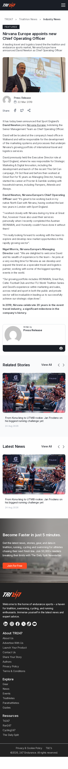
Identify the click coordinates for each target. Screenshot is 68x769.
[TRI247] (9, 5)
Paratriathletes (11, 703)
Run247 (7, 725)
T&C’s (49, 748)
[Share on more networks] (29, 110)
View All (46, 364)
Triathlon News (28, 19)
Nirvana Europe (36, 125)
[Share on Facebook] (15, 110)
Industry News (52, 19)
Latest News (14, 446)
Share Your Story (12, 657)
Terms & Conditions (14, 671)
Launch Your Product (15, 647)
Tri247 (6, 720)
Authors (7, 661)
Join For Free (14, 565)
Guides (7, 707)
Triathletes (9, 698)
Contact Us (9, 652)
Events (6, 693)
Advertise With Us (13, 643)
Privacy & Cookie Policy (29, 748)
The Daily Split (11, 734)
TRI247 (8, 19)
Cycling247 (9, 730)
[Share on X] (22, 110)
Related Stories (16, 365)
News (6, 688)
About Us (8, 638)
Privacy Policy (11, 666)
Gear (5, 684)
